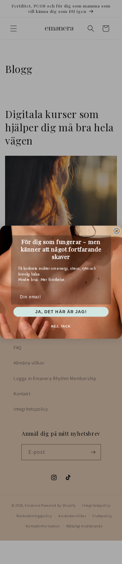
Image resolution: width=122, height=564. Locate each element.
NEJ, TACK (61, 326)
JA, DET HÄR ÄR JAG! (60, 311)
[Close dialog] (117, 231)
